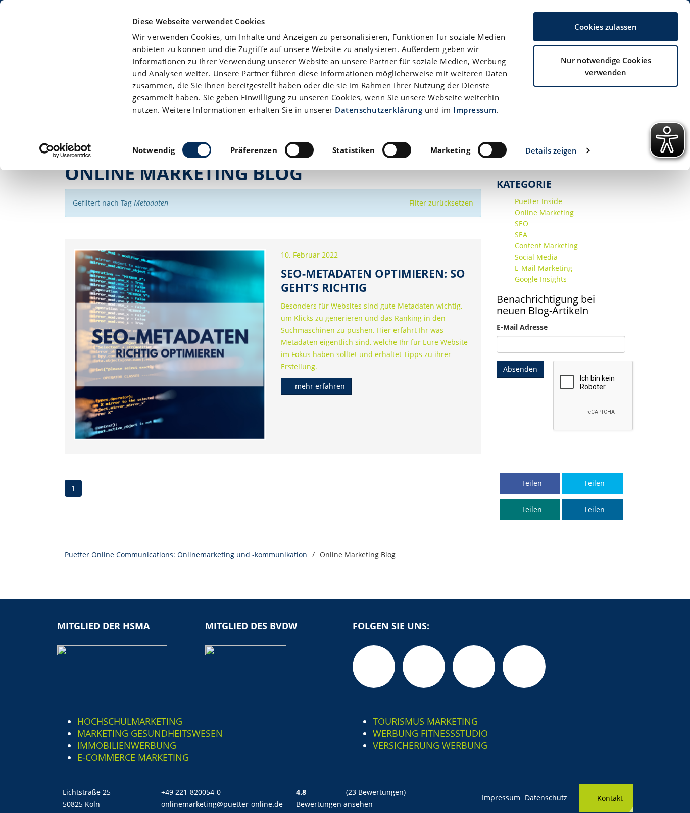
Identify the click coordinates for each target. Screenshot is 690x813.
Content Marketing (546, 245)
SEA (521, 234)
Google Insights (541, 279)
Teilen (530, 483)
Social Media (536, 257)
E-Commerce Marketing (133, 757)
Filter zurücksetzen (441, 203)
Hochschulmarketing (129, 721)
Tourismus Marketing (425, 721)
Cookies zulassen (605, 27)
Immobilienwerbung (126, 745)
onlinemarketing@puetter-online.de (222, 804)
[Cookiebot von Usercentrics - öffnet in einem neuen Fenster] (65, 150)
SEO (521, 223)
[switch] (299, 150)
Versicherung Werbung (430, 745)
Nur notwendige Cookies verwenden (606, 66)
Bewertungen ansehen (334, 804)
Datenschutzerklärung (378, 110)
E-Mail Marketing (543, 268)
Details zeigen (551, 150)
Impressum (475, 110)
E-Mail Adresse (522, 327)
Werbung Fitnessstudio (430, 733)
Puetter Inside (538, 201)
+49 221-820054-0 (191, 792)
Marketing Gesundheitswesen (150, 733)
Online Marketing (544, 212)
